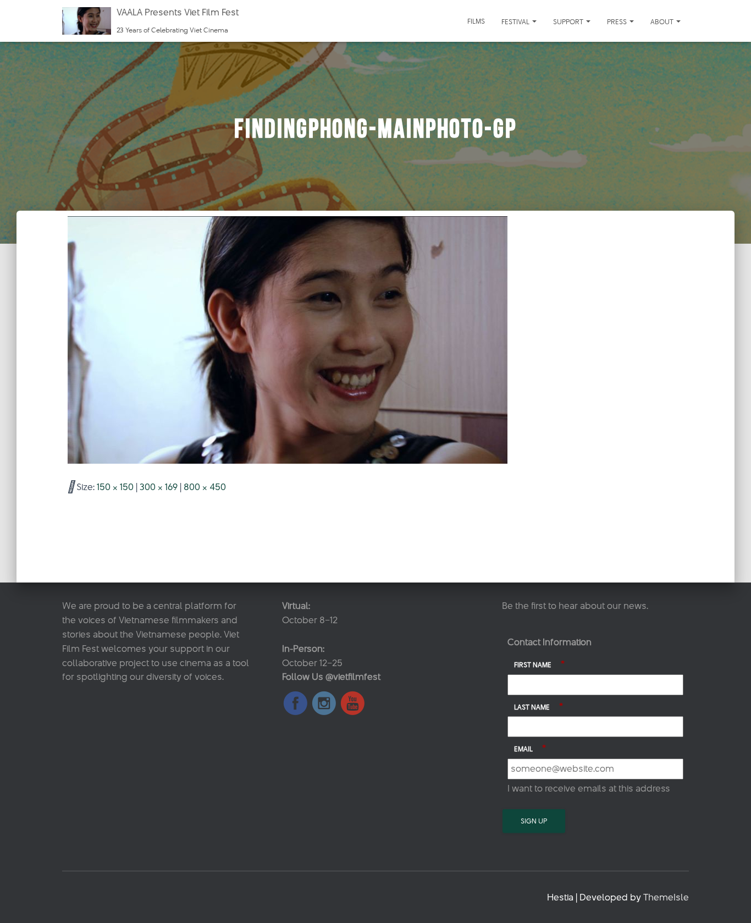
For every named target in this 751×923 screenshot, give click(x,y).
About (662, 21)
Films (476, 21)
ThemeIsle (666, 897)
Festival (516, 21)
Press (617, 21)
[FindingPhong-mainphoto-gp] (287, 339)
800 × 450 (205, 486)
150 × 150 (115, 486)
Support (569, 21)
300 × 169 (159, 486)
